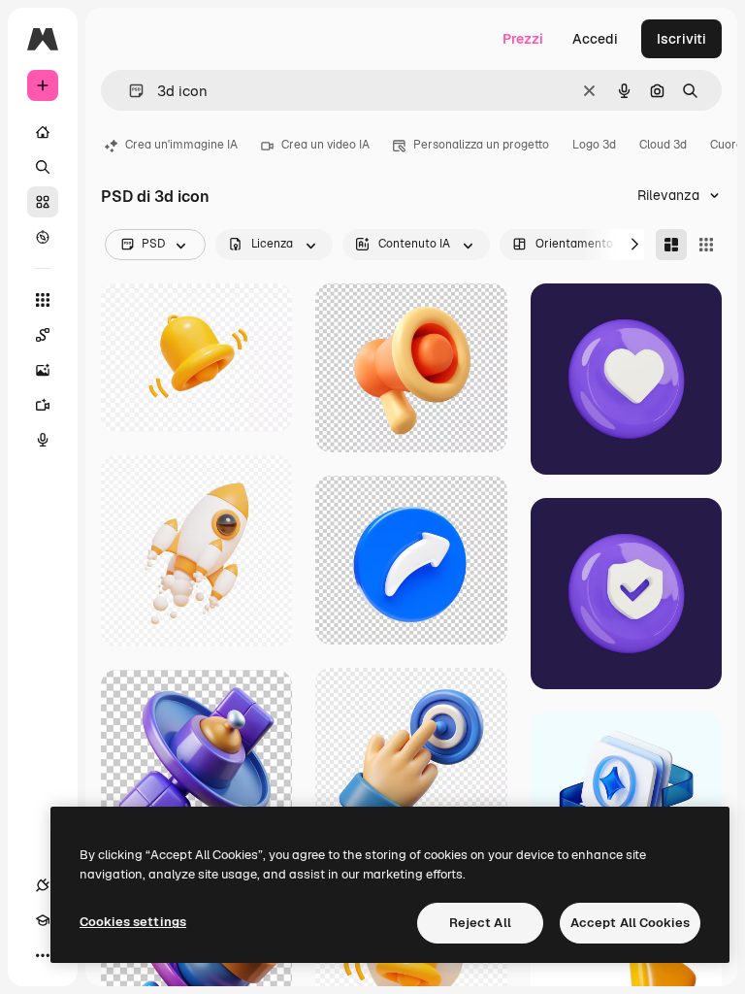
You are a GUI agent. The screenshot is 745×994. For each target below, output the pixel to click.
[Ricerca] (42, 166)
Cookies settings (133, 921)
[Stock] (42, 201)
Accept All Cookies (630, 922)
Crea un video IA (325, 144)
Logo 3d (594, 144)
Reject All (480, 922)
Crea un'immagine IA (181, 144)
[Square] (706, 244)
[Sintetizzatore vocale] (42, 439)
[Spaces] (42, 334)
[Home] (42, 132)
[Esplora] (42, 236)
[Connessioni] (42, 885)
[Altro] (42, 955)
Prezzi (522, 39)
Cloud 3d (663, 144)
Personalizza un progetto (481, 144)
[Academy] (42, 920)
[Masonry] (671, 244)
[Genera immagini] (42, 369)
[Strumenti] (42, 299)
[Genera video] (42, 404)
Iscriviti (681, 39)
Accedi (595, 39)
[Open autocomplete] (128, 90)
